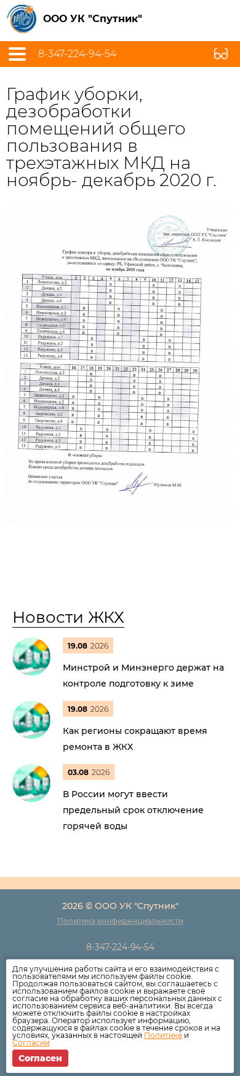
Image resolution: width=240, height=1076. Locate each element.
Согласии (31, 1042)
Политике (163, 1035)
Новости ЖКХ (68, 617)
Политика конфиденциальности (120, 921)
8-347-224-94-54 (77, 54)
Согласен (40, 1058)
